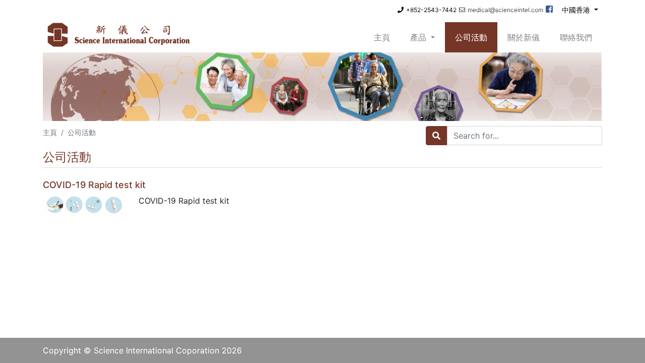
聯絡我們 (576, 37)
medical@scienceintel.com (505, 10)
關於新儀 (523, 37)
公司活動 (471, 37)
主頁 (387, 37)
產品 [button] (419, 37)
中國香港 (577, 10)
